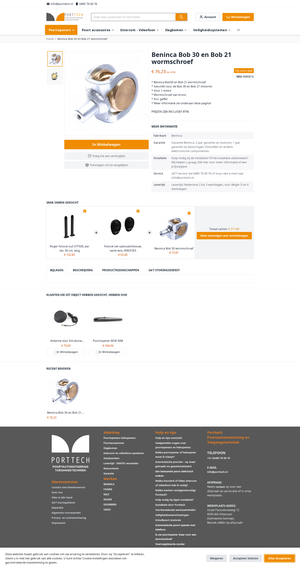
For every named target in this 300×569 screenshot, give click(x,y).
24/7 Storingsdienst (164, 270)
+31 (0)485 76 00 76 (218, 458)
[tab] (56, 270)
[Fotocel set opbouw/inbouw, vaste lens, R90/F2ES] (123, 226)
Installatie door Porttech (170, 504)
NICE (106, 494)
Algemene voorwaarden (66, 512)
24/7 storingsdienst (63, 502)
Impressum (58, 523)
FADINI (108, 489)
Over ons (57, 492)
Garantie (109, 473)
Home (50, 38)
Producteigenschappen (120, 270)
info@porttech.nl (62, 4)
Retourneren (111, 468)
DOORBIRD (110, 504)
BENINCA (109, 484)
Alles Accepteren (279, 558)
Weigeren (216, 558)
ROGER (108, 499)
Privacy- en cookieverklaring (69, 517)
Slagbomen (110, 448)
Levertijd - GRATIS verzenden (121, 463)
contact (220, 486)
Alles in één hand (62, 497)
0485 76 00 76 (88, 4)
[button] (55, 59)
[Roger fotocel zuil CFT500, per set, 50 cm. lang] (70, 226)
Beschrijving (83, 270)
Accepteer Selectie (245, 558)
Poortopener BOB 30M (108, 341)
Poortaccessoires (114, 443)
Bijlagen (56, 270)
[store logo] (64, 17)
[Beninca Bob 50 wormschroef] (174, 228)
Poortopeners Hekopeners (120, 438)
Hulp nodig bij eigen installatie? (174, 499)
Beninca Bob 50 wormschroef (174, 248)
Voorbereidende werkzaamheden (175, 510)
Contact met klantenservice (68, 487)
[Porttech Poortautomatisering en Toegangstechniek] (70, 452)
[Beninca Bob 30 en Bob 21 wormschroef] (66, 391)
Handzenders (111, 458)
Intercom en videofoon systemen (124, 453)
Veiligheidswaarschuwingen (172, 515)
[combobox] (139, 17)
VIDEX (107, 509)
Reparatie (57, 507)
